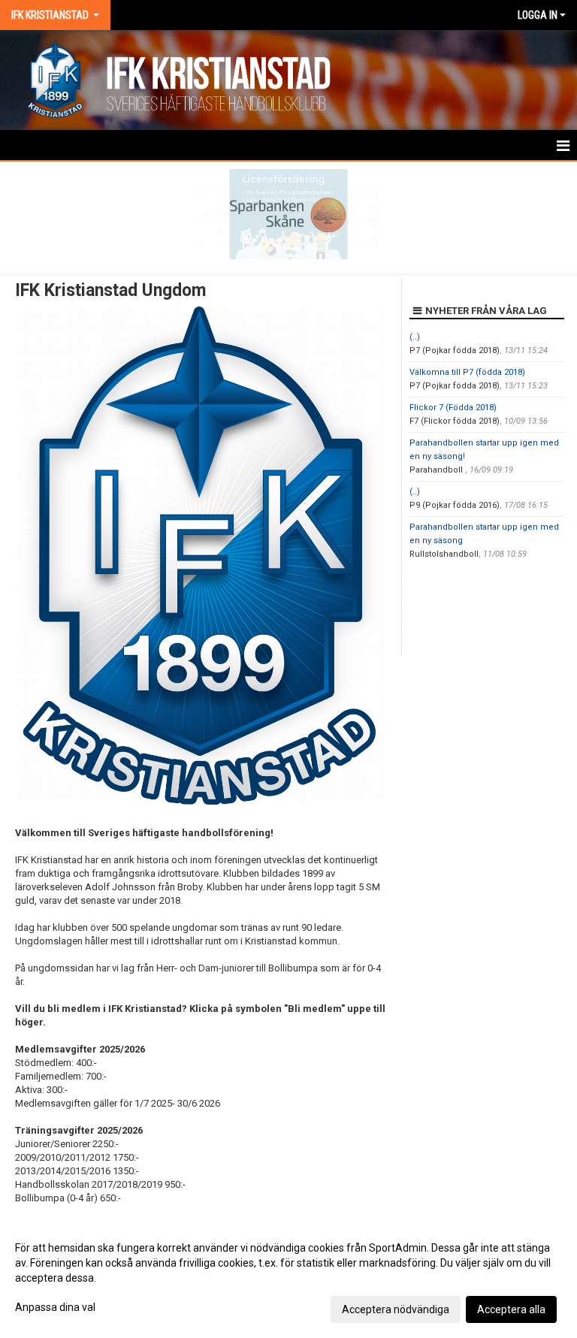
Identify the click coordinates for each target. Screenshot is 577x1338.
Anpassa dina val (55, 1307)
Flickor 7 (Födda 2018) (453, 407)
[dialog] (288, 1278)
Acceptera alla (511, 1309)
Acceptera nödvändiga (395, 1309)
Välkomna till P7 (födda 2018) (467, 372)
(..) (414, 337)
